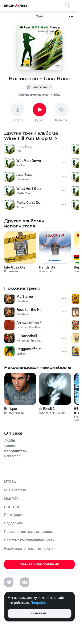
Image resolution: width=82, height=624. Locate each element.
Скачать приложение (39, 564)
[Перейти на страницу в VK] (24, 582)
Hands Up (47, 267)
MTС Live (11, 481)
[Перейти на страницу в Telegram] (8, 582)
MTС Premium (15, 490)
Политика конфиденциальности (29, 540)
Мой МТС (11, 498)
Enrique (10, 409)
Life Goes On (14, 267)
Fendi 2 (49, 409)
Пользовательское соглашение (29, 531)
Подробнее (40, 602)
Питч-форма (14, 514)
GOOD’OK (11, 507)
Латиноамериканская (34, 95)
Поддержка (13, 523)
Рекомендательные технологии (29, 548)
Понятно (39, 613)
